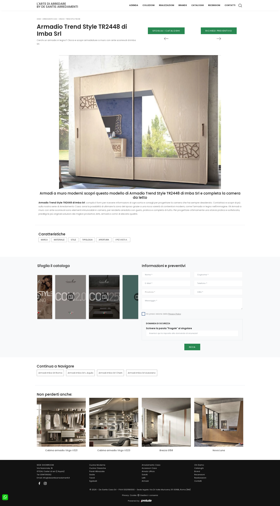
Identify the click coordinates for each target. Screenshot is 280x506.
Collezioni (148, 5)
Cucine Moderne (97, 465)
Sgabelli (93, 481)
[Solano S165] (218, 38)
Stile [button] (73, 240)
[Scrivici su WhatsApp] (5, 497)
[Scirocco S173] (166, 38)
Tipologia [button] (87, 240)
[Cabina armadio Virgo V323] (113, 422)
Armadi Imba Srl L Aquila (80, 372)
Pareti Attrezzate (97, 471)
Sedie (92, 474)
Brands (182, 5)
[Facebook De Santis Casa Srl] (39, 483)
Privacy (125, 495)
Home (39, 19)
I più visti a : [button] (121, 240)
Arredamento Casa (49, 19)
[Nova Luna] (218, 422)
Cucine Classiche (97, 468)
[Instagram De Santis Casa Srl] (45, 483)
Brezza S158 (166, 450)
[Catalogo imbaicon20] (52, 297)
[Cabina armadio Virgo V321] (61, 422)
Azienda (133, 5)
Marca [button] (44, 240)
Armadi (61, 19)
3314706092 (45, 474)
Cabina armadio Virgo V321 (61, 450)
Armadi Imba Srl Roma (50, 372)
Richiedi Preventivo (218, 30)
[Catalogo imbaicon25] (86, 297)
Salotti (145, 474)
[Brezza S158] (166, 422)
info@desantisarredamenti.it (56, 477)
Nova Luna (219, 450)
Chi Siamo (199, 465)
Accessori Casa (149, 468)
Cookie (133, 495)
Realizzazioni (166, 5)
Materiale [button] (59, 240)
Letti (143, 477)
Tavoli (92, 477)
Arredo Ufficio (148, 471)
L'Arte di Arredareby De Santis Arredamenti (57, 5)
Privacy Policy (174, 313)
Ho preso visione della (163, 313)
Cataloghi (197, 5)
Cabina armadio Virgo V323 (113, 450)
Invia (192, 347)
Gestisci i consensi (149, 495)
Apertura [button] (104, 240)
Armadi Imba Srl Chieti (110, 372)
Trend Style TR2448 (73, 19)
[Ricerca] (240, 5)
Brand (197, 471)
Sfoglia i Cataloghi (166, 30)
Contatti (230, 5)
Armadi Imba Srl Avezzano (142, 372)
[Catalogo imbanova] (120, 297)
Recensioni (214, 5)
